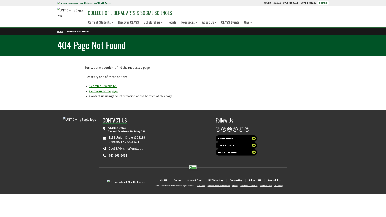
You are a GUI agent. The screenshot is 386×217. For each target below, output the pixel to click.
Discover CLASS (128, 22)
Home (60, 31)
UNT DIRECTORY (308, 3)
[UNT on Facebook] (218, 129)
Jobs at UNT (255, 180)
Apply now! (225, 138)
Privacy (235, 185)
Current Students (99, 22)
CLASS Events (230, 22)
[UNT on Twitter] (223, 129)
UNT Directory (215, 180)
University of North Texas (97, 3)
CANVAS (277, 3)
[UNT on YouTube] (229, 129)
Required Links (266, 185)
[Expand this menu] (112, 22)
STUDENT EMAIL (290, 3)
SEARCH (324, 3)
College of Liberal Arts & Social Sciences (130, 12)
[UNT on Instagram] (235, 129)
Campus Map (236, 180)
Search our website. (103, 86)
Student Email (194, 180)
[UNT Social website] (247, 129)
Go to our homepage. (103, 91)
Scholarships (152, 22)
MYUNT (267, 3)
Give (247, 22)
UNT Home (278, 185)
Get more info (227, 152)
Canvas (177, 180)
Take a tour (226, 145)
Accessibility (274, 180)
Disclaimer (201, 185)
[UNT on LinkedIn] (241, 129)
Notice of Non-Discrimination (219, 185)
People (172, 22)
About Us (208, 22)
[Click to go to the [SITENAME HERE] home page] (70, 13)
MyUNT (163, 180)
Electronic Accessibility (249, 185)
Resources (188, 22)
